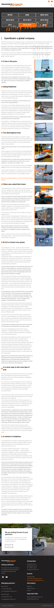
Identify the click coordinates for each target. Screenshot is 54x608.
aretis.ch (50, 605)
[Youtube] (6, 577)
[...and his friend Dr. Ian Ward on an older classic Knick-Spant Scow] (44, 111)
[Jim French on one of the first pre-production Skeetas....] (44, 90)
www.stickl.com (24, 477)
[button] (52, 5)
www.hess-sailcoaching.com (34, 578)
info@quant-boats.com (33, 569)
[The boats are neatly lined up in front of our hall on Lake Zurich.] (44, 237)
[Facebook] (3, 577)
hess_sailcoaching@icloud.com (35, 580)
